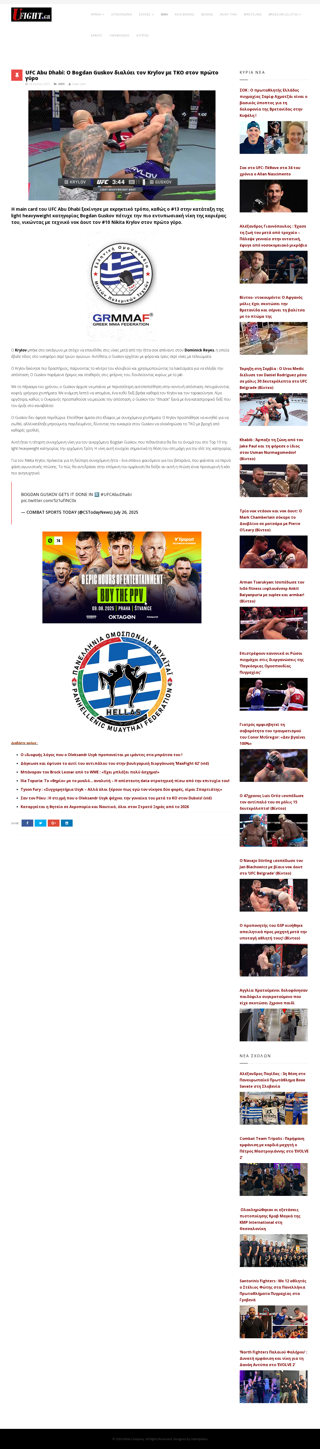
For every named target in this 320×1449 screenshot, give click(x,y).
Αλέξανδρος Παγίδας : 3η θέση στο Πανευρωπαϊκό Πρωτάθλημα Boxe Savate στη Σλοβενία (272, 1080)
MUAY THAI (228, 14)
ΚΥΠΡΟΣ (143, 35)
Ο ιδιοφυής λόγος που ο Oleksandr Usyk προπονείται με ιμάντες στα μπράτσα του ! (101, 754)
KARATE (96, 35)
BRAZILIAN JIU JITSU (283, 14)
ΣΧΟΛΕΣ (145, 14)
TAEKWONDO (119, 35)
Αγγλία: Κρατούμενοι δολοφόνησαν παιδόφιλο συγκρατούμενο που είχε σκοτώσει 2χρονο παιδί (274, 996)
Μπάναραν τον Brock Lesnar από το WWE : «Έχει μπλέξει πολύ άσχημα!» (90, 772)
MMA (164, 14)
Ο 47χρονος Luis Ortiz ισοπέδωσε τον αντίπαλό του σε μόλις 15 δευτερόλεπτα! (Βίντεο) (272, 802)
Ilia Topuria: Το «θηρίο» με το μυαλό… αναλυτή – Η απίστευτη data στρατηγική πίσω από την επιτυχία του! (125, 780)
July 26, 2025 (126, 512)
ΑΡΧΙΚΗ (96, 14)
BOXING (207, 14)
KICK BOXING (184, 14)
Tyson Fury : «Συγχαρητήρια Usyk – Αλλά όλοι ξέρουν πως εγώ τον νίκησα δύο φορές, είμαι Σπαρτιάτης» (121, 789)
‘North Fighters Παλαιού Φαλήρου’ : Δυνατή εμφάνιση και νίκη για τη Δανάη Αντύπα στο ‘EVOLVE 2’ (273, 1358)
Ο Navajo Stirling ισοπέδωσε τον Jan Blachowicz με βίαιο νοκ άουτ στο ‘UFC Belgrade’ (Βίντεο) (271, 867)
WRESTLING (253, 14)
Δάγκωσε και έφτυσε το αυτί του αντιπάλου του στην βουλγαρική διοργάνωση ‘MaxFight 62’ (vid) (115, 763)
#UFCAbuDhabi (116, 494)
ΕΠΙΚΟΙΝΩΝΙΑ (122, 14)
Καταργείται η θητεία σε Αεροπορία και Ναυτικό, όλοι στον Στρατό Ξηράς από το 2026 (105, 806)
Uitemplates (199, 1439)
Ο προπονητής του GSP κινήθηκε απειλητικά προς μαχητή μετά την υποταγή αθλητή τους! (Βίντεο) (273, 932)
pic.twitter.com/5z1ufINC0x (48, 500)
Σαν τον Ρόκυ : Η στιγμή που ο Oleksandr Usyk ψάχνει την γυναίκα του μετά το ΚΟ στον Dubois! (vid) (116, 798)
